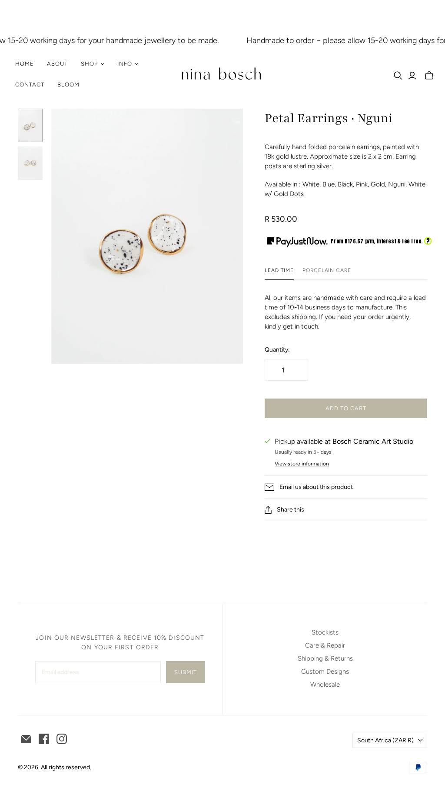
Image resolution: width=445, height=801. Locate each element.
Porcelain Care (326, 270)
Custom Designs (325, 671)
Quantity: (277, 349)
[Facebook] (44, 739)
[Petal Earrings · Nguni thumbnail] (30, 125)
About (57, 63)
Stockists (325, 632)
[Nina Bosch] (222, 74)
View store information (302, 464)
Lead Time (279, 270)
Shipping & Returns (325, 658)
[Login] (412, 75)
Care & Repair (325, 645)
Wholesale (325, 684)
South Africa (385, 740)
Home (24, 63)
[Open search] (398, 75)
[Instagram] (61, 739)
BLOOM (68, 84)
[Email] (26, 739)
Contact (29, 84)
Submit (185, 672)
